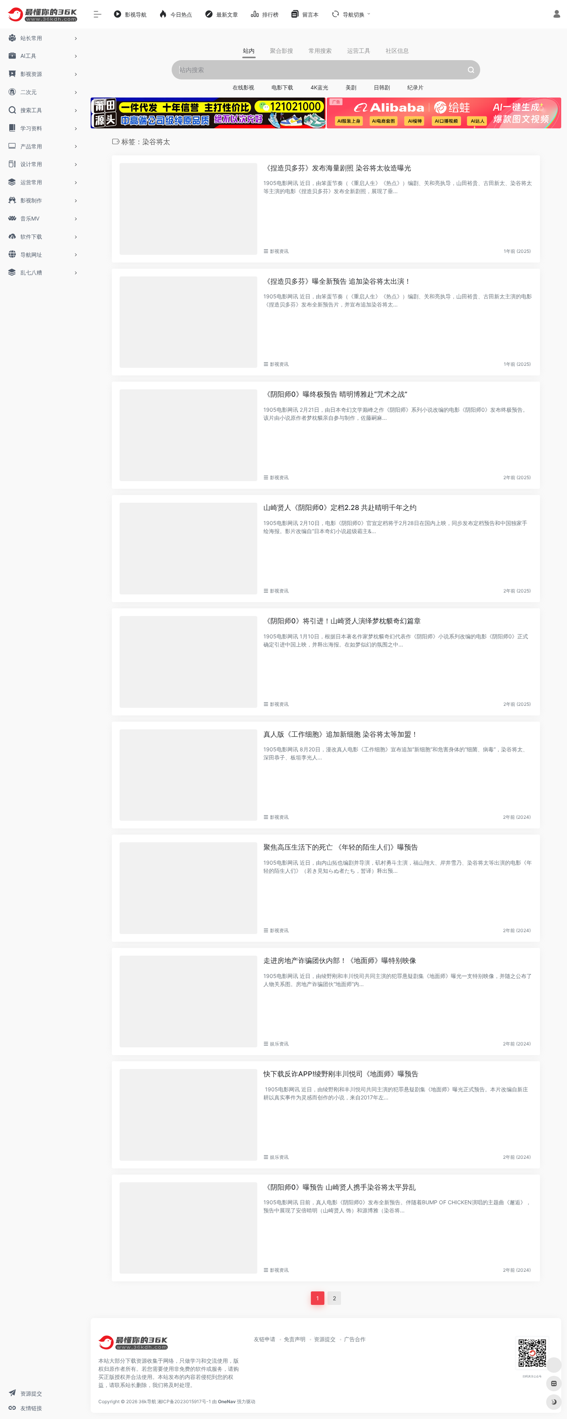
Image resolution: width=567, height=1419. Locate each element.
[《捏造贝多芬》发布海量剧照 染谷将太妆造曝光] (188, 209)
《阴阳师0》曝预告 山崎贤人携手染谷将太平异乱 (339, 1187)
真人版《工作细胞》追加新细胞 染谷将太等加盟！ (340, 734)
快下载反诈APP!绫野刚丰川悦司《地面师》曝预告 (340, 1074)
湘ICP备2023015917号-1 (184, 1401)
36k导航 (147, 1401)
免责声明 (294, 1339)
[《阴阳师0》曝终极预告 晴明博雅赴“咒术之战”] (188, 435)
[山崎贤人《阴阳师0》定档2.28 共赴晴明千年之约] (188, 548)
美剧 (351, 87)
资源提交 (325, 1339)
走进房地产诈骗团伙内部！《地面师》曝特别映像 (339, 960)
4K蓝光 (319, 87)
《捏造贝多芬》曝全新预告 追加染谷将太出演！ (337, 281)
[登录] (557, 15)
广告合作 (355, 1339)
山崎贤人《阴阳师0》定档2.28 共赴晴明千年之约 (340, 507)
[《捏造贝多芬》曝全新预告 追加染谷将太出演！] (188, 322)
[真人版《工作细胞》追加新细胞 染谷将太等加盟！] (188, 775)
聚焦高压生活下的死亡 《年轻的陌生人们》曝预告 (340, 847)
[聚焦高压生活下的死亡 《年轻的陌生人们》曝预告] (188, 888)
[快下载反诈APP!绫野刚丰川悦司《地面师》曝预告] (188, 1115)
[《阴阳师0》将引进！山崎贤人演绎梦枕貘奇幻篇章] (188, 662)
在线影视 (243, 87)
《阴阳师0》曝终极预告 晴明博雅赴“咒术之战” (335, 394)
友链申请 (264, 1339)
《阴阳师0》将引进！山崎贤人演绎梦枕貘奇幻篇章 (342, 621)
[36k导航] (133, 1345)
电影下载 (282, 87)
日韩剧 (382, 87)
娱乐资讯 (279, 1044)
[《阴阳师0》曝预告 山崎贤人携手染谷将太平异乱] (188, 1228)
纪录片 (415, 87)
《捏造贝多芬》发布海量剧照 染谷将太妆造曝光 (337, 168)
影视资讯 (279, 251)
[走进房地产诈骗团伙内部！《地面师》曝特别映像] (188, 1001)
